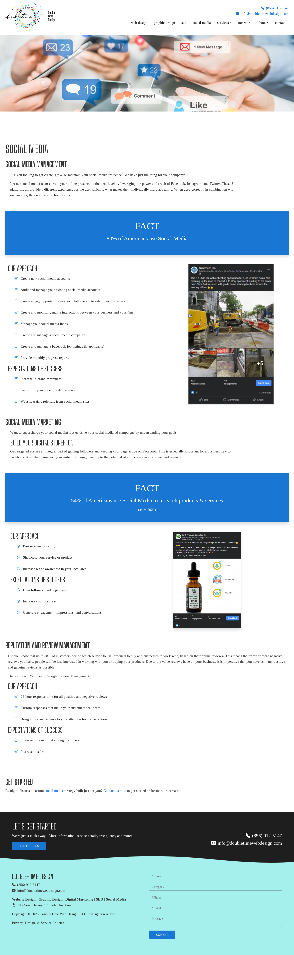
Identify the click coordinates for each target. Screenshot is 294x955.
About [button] (262, 23)
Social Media (202, 23)
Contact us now (114, 791)
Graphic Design (164, 23)
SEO (183, 23)
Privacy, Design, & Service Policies (38, 923)
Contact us (29, 846)
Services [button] (223, 23)
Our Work (244, 23)
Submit (162, 934)
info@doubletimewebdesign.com (265, 14)
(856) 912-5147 (277, 8)
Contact (280, 23)
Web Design (139, 23)
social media (54, 791)
